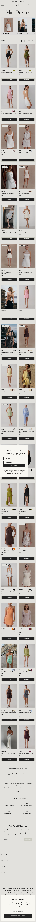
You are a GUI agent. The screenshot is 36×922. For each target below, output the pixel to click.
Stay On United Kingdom (18, 911)
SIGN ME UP (14, 466)
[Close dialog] (26, 447)
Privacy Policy (16, 473)
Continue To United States (18, 916)
